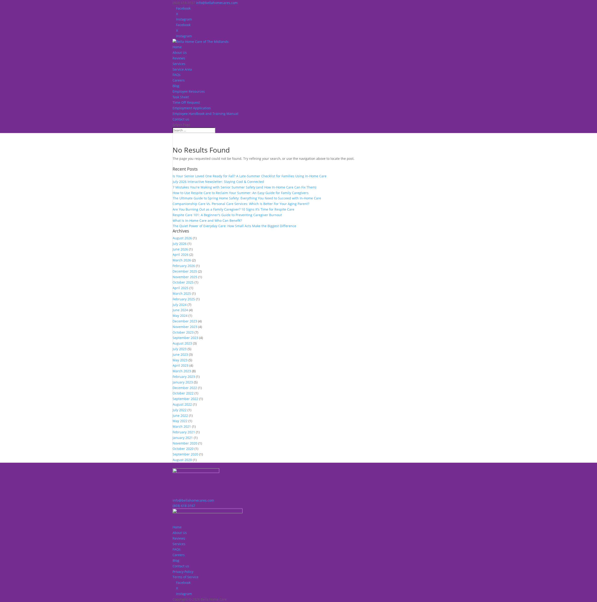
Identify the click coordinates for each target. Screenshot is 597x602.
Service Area (182, 69)
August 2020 (182, 460)
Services (179, 64)
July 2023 (180, 349)
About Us (180, 52)
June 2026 (180, 249)
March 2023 (182, 371)
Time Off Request (186, 102)
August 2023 (182, 343)
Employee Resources (189, 91)
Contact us (181, 119)
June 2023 (180, 354)
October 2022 (183, 393)
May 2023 (180, 360)
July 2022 (180, 410)
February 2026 (184, 265)
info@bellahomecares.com (193, 500)
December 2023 (185, 321)
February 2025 (184, 299)
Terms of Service (185, 577)
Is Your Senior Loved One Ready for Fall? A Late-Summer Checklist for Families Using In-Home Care (249, 176)
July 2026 (180, 243)
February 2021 (184, 432)
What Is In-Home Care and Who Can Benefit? (207, 220)
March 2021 (182, 426)
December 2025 (185, 271)
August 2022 (182, 404)
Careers (179, 80)
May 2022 (180, 421)
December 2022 (185, 388)
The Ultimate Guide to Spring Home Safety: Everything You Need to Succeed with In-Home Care (247, 198)
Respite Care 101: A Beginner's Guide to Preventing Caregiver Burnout (227, 215)
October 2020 (183, 448)
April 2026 (180, 254)
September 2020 (185, 454)
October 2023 (183, 332)
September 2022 (185, 399)
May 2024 (180, 315)
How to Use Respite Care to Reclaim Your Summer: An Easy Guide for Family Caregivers (241, 193)
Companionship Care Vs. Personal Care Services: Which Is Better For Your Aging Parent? (241, 204)
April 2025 (180, 288)
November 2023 (185, 327)
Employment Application (192, 108)
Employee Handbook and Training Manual (205, 113)
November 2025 (185, 277)
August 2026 (182, 238)
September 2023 (185, 337)
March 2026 (182, 260)
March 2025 (182, 293)
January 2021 (183, 437)
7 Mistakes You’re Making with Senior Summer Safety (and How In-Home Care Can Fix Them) (244, 187)
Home (177, 47)
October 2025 (183, 282)
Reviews (179, 58)
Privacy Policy (183, 571)
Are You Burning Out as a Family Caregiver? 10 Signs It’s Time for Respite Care (233, 209)
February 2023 (184, 376)
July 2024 (180, 304)
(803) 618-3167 (184, 505)
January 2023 (183, 382)
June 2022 (180, 415)
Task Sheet (181, 97)
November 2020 (185, 443)
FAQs (176, 74)
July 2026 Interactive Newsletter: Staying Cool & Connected (218, 181)
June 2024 (180, 310)
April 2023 (180, 365)
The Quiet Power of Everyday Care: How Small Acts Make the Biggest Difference (234, 226)
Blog (176, 86)
